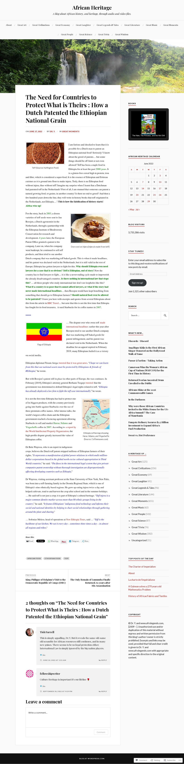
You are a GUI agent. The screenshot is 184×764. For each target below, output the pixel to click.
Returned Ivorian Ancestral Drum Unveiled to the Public (146, 382)
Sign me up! (137, 282)
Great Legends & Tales (108, 25)
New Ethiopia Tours (75, 519)
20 (137, 195)
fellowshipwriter (50, 673)
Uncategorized (139, 540)
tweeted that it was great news (73, 362)
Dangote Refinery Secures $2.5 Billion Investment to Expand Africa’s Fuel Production (148, 425)
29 (148, 201)
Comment (101, 732)
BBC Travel (53, 303)
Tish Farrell (47, 632)
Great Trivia (103, 34)
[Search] (165, 315)
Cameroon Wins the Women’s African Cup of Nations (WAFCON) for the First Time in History (147, 370)
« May (131, 209)
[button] (142, 130)
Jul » (138, 209)
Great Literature (132, 25)
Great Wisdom (121, 34)
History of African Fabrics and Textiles (147, 596)
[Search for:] (148, 315)
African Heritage (92, 7)
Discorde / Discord (138, 341)
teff (66, 558)
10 (160, 182)
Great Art (22, 25)
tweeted (89, 382)
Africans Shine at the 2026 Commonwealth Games (142, 391)
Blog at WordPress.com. (92, 759)
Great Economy (62, 25)
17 (160, 188)
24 (160, 195)
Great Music (151, 25)
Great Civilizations (41, 25)
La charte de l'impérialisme (141, 579)
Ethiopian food (53, 558)
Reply (104, 660)
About (9, 25)
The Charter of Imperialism (142, 566)
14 (143, 188)
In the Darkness (136, 399)
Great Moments (170, 25)
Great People (67, 34)
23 (154, 195)
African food (34, 558)
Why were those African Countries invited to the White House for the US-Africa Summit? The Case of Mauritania (148, 411)
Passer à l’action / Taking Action (145, 360)
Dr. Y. (52, 131)
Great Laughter (83, 25)
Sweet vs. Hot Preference (141, 435)
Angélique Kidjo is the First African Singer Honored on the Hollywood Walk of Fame (146, 351)
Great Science (85, 34)
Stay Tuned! (136, 251)
